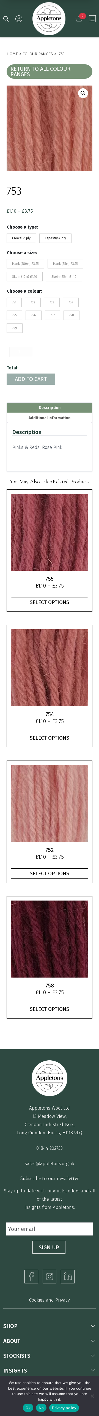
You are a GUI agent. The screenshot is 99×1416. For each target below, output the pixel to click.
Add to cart (31, 379)
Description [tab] (50, 407)
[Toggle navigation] (92, 18)
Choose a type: (22, 227)
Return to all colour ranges (40, 71)
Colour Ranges (38, 53)
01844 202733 (49, 1148)
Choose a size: (22, 252)
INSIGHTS (15, 1370)
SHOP (10, 1326)
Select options (49, 602)
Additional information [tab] (49, 418)
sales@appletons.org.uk (49, 1164)
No (41, 1408)
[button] (83, 93)
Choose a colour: (24, 291)
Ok (28, 1408)
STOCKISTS (16, 1355)
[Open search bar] (6, 18)
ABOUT (11, 1341)
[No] (92, 1396)
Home (12, 53)
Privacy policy (64, 1408)
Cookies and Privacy (49, 1300)
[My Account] (18, 18)
